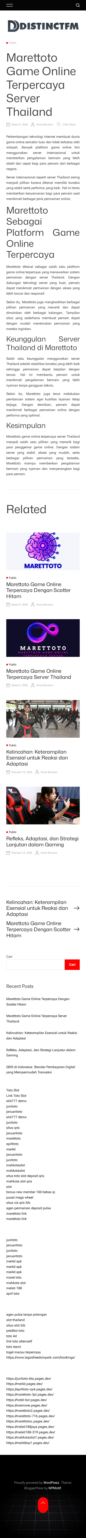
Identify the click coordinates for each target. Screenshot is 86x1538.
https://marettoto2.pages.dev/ (28, 1411)
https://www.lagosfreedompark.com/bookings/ (40, 1357)
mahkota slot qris (19, 1181)
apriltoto (12, 1144)
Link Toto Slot (16, 1096)
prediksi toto (15, 1331)
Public (12, 42)
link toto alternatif (19, 1341)
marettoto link (16, 1214)
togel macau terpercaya (23, 1352)
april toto (12, 1294)
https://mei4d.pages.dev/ (24, 1384)
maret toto (14, 1277)
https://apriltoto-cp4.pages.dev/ (29, 1389)
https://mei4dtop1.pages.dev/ (27, 1443)
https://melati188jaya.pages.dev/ (30, 1427)
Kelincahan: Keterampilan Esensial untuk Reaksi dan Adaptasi (37, 757)
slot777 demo (16, 1101)
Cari (9, 957)
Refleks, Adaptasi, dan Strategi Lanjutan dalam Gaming (42, 841)
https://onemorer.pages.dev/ (26, 1405)
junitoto (12, 1106)
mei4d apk (14, 1261)
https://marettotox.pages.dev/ (27, 1421)
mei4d (10, 1149)
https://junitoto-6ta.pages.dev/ (28, 1379)
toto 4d (11, 1336)
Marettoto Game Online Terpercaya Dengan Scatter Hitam (38, 590)
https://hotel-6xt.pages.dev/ (26, 1400)
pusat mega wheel (19, 1197)
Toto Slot (12, 1090)
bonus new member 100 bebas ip (30, 1192)
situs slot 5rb (15, 1325)
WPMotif (54, 1488)
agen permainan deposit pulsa (28, 1208)
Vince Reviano (44, 124)
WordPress (51, 1483)
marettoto (13, 1138)
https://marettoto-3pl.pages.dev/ (30, 1394)
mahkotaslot (15, 1165)
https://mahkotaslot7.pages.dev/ (30, 1437)
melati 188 (14, 1288)
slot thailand (15, 1320)
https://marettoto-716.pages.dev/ (30, 1416)
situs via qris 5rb (18, 1203)
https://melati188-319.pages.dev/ (30, 1432)
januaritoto (14, 1112)
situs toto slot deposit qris (25, 1176)
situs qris (13, 1128)
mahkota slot (16, 1283)
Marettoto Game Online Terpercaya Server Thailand (38, 674)
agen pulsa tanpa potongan (26, 1314)
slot (9, 1187)
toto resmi (13, 1347)
